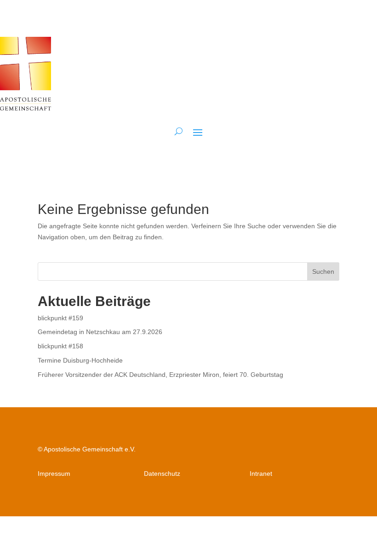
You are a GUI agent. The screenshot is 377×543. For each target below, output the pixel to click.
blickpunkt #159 (60, 318)
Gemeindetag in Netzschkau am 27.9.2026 (100, 331)
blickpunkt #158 (60, 346)
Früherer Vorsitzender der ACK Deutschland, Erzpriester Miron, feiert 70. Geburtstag (160, 374)
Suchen (323, 271)
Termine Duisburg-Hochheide (80, 360)
